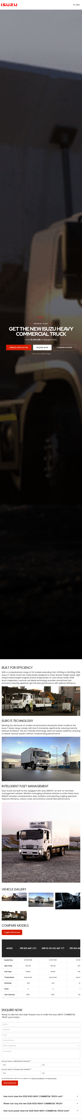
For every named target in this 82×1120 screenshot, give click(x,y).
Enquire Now (42, 347)
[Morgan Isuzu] (9, 4)
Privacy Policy (52, 1078)
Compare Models (64, 347)
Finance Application (19, 347)
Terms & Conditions (37, 1078)
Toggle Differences (12, 932)
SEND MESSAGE (10, 1083)
